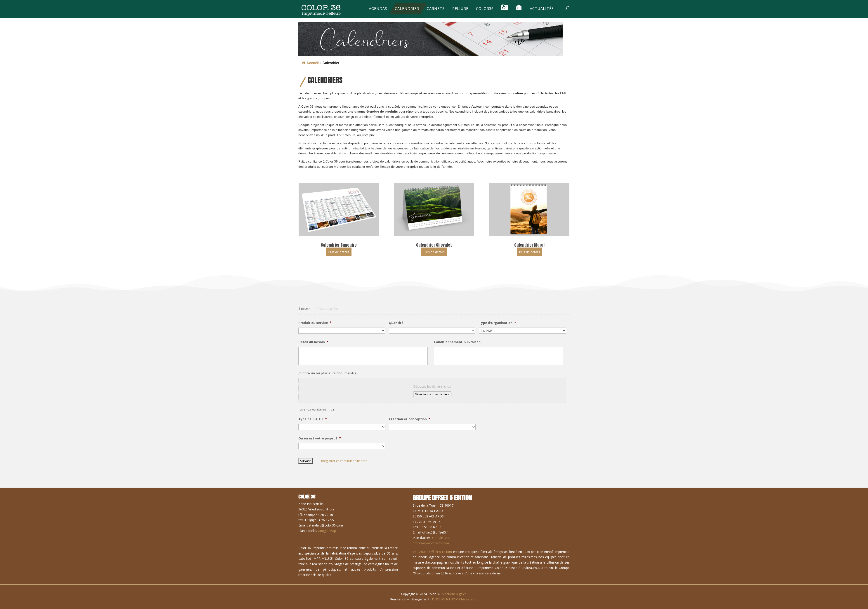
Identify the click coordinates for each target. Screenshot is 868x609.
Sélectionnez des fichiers (432, 394)
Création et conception (409, 419)
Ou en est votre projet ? (319, 438)
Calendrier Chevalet (434, 245)
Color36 (485, 9)
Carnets (436, 9)
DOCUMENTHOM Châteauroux (455, 599)
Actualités (542, 9)
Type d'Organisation (497, 323)
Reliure (460, 9)
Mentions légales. (454, 594)
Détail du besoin (313, 342)
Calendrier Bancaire (339, 245)
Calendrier (407, 9)
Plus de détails (338, 252)
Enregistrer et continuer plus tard (343, 461)
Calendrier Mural (529, 245)
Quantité (396, 323)
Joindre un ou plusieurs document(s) (328, 373)
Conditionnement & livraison (457, 342)
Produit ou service (315, 323)
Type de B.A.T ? (312, 419)
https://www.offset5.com (431, 543)
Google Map (327, 531)
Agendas (378, 9)
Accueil (313, 63)
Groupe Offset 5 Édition (434, 552)
